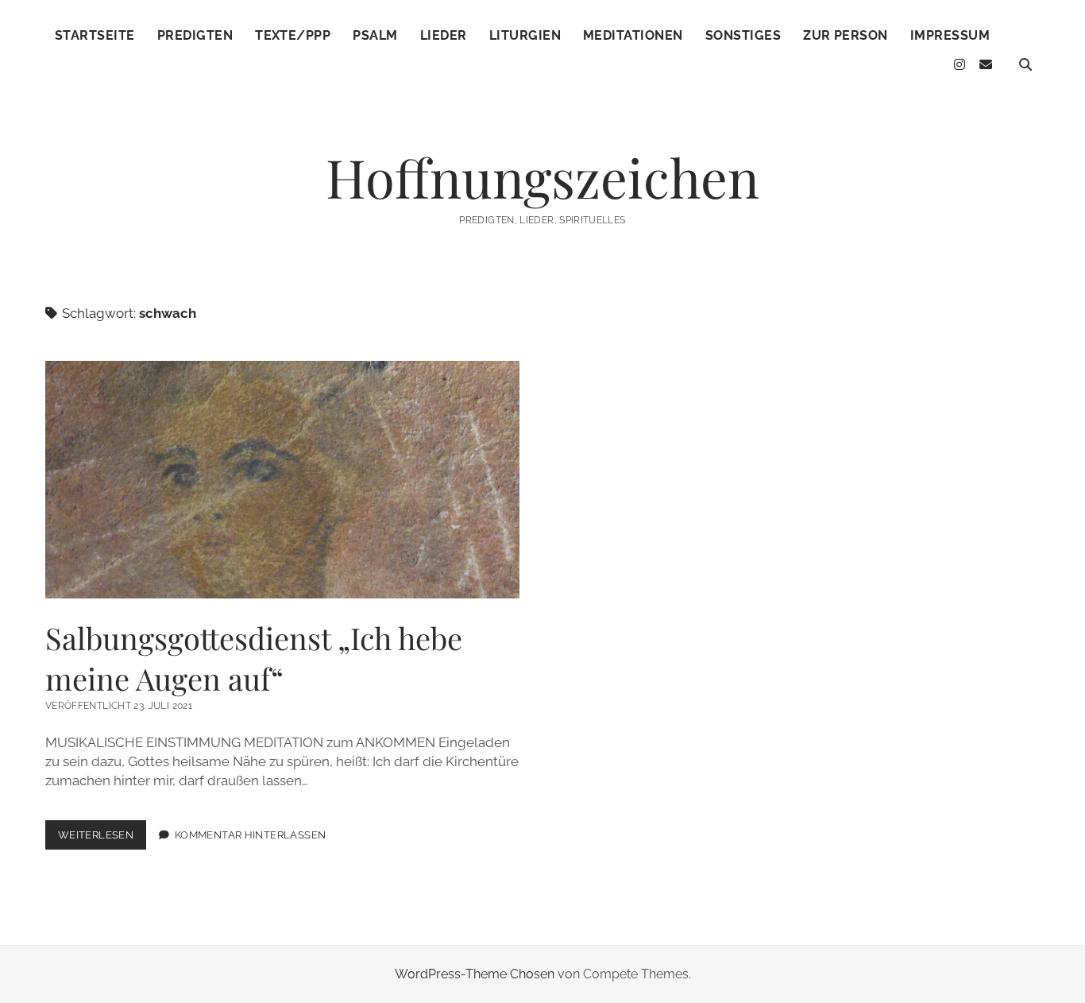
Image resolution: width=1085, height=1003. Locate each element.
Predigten (195, 35)
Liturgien (525, 35)
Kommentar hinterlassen (250, 835)
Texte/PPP (292, 35)
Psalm (375, 35)
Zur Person (845, 35)
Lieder (443, 35)
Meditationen (633, 35)
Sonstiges (743, 35)
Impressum (950, 35)
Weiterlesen (102, 839)
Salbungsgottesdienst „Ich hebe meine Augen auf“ (282, 479)
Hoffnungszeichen (542, 176)
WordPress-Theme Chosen (474, 974)
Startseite (95, 35)
